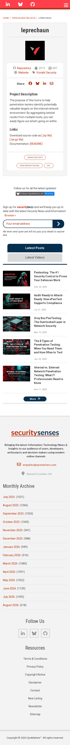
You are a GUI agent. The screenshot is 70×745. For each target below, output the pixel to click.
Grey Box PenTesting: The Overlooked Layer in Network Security (50, 322)
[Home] (35, 433)
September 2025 (13, 513)
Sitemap (35, 714)
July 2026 (9, 596)
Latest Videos (35, 257)
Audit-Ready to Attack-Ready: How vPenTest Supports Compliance (48, 299)
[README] (36, 143)
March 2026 (10, 563)
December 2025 (13, 538)
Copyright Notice (35, 674)
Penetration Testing (29, 165)
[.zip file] (47, 135)
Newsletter (35, 706)
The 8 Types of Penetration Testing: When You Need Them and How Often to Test (48, 346)
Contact (35, 690)
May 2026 (9, 580)
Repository (24, 68)
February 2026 (12, 555)
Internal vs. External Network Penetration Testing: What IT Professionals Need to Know (48, 375)
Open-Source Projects (23, 18)
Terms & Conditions (35, 658)
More (33, 398)
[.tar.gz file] (16, 139)
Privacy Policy (35, 666)
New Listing (35, 698)
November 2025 (13, 530)
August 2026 (11, 605)
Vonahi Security (46, 72)
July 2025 (9, 496)
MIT (48, 165)
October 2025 (11, 521)
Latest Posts (34, 248)
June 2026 (9, 588)
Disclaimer (35, 682)
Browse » (10, 215)
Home (6, 18)
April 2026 (9, 571)
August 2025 (11, 505)
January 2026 (11, 546)
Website (23, 72)
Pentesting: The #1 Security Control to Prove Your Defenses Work (50, 276)
